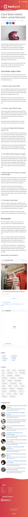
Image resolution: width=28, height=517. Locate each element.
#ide (14, 304)
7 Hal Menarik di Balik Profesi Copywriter (16, 419)
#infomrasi (17, 304)
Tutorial (14, 358)
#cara (10, 304)
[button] (7, 23)
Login (13, 360)
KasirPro (3, 237)
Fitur (4, 357)
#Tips (22, 304)
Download (14, 355)
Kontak (14, 357)
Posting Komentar (7, 302)
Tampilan (5, 358)
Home (4, 355)
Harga (4, 360)
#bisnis (7, 304)
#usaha (2, 305)
